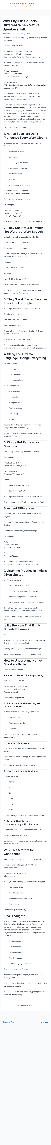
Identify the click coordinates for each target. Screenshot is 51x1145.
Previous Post (7, 1022)
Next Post (45, 1022)
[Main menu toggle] (46, 4)
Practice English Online (22, 3)
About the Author (26, 1005)
